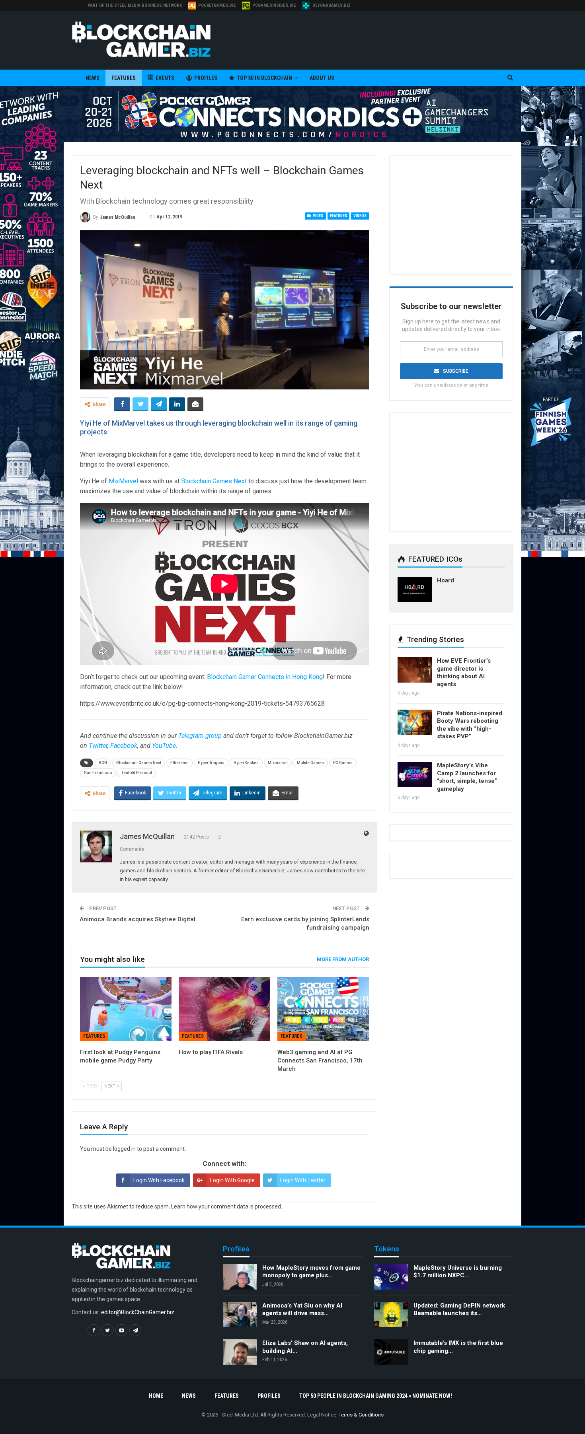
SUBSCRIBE (455, 371)
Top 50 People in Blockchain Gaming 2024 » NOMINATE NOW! (375, 1396)
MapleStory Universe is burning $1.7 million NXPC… (457, 1271)
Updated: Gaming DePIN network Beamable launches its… (459, 1309)
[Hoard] (415, 589)
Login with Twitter (303, 1180)
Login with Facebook (159, 1180)
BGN (103, 763)
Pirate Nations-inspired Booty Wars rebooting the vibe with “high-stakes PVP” (469, 725)
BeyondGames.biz (331, 5)
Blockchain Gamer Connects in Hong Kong (265, 677)
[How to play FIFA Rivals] (224, 1009)
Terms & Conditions (361, 1415)
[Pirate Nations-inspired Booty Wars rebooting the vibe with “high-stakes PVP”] (415, 722)
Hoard (445, 580)
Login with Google (232, 1180)
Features (123, 78)
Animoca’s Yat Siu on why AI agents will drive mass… (302, 1309)
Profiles (205, 78)
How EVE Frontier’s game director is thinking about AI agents (464, 672)
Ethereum (179, 763)
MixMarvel (123, 481)
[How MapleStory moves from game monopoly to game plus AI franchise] (240, 1277)
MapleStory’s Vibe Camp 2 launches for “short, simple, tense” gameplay (467, 777)
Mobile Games (310, 763)
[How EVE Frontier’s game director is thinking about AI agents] (415, 670)
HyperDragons (211, 763)
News (92, 78)
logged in (124, 1149)
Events (165, 78)
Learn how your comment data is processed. (226, 1206)
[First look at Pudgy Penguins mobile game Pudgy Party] (126, 1009)
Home (156, 1396)
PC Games (343, 763)
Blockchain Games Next (214, 481)
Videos (360, 216)
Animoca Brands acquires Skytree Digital (137, 919)
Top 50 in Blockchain (264, 78)
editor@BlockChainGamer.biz (137, 1312)
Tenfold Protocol (136, 773)
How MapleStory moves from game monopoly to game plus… (311, 1271)
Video (318, 216)
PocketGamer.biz (217, 5)
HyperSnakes (246, 763)
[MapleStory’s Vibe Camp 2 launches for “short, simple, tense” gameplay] (415, 774)
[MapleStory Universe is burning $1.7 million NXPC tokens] (391, 1277)
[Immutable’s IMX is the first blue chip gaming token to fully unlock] (391, 1352)
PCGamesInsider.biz (274, 5)
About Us (322, 78)
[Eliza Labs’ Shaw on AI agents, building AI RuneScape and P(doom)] (240, 1352)
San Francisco (98, 773)
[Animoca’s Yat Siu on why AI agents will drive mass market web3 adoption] (240, 1314)
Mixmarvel (278, 763)
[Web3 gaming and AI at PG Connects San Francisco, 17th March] (323, 1009)
